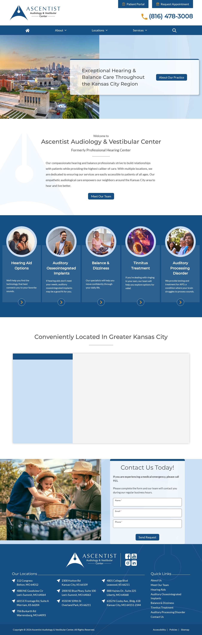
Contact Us (157, 616)
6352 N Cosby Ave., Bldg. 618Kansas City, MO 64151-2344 (124, 603)
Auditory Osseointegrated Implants (166, 596)
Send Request (147, 537)
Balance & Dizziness (162, 602)
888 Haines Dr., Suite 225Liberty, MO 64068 (121, 592)
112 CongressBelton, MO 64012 (27, 582)
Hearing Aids (158, 589)
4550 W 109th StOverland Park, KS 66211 (76, 603)
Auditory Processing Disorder (168, 612)
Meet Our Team (101, 196)
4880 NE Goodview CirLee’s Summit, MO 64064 (31, 592)
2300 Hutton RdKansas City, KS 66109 (74, 582)
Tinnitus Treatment (162, 607)
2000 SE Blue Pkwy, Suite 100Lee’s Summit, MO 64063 (79, 592)
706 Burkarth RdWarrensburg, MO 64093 (31, 613)
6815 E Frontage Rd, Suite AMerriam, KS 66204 (33, 603)
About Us (156, 580)
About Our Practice (171, 77)
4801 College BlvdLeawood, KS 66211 (118, 582)
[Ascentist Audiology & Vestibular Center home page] (44, 12)
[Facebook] (128, 556)
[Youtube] (134, 556)
